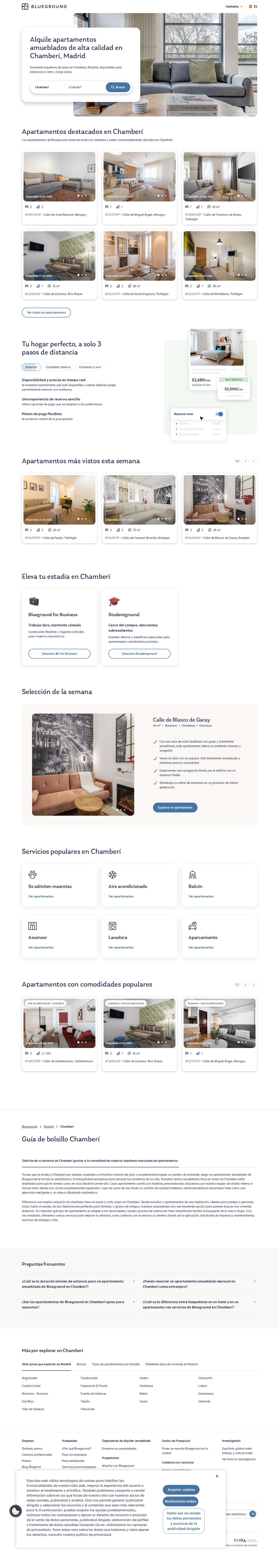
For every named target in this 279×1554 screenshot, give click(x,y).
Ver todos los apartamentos (46, 313)
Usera (143, 1401)
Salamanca (205, 1394)
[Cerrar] (217, 1476)
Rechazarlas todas (180, 1501)
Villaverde (87, 1409)
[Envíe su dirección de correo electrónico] (252, 1514)
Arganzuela (29, 1378)
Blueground (29, 1127)
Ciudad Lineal (31, 1386)
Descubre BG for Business (59, 654)
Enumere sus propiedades (119, 1449)
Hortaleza (146, 1386)
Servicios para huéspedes (79, 1467)
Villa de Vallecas (33, 1409)
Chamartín (205, 1378)
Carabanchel (89, 1378)
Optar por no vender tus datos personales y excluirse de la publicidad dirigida (183, 1521)
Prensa (26, 1461)
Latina (202, 1386)
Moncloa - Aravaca (35, 1394)
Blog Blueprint (31, 1467)
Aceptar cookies (181, 1489)
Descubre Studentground (139, 654)
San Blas (27, 1401)
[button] (15, 1511)
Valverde (204, 1401)
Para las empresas (74, 1455)
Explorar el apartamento (175, 807)
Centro (144, 1378)
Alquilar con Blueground (118, 1466)
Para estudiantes (73, 1461)
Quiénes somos (32, 1449)
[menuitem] (100, 1162)
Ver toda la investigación (239, 1459)
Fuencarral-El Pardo (94, 1386)
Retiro (143, 1394)
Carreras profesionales (37, 1455)
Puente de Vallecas (93, 1394)
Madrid (49, 1127)
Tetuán (85, 1401)
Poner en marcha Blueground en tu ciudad (185, 1451)
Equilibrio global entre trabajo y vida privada (237, 1451)
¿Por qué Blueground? (76, 1449)
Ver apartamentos (41, 896)
